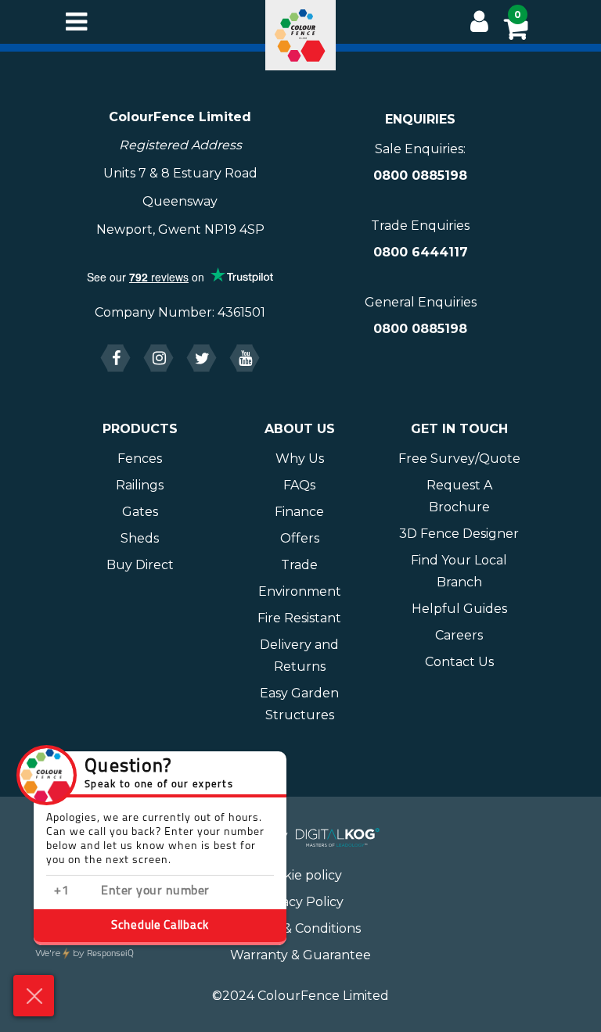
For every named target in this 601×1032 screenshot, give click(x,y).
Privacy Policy (300, 901)
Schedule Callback (160, 926)
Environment (299, 591)
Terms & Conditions (301, 928)
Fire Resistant (299, 618)
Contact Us (459, 661)
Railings (140, 485)
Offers (299, 538)
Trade (299, 564)
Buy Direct (140, 564)
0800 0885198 (420, 175)
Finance (299, 511)
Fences (139, 458)
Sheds (140, 538)
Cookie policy (301, 875)
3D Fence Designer (459, 533)
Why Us (299, 458)
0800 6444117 (420, 252)
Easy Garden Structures (299, 704)
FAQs (299, 485)
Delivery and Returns (299, 655)
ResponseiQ (84, 954)
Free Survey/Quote (459, 458)
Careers (459, 635)
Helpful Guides (459, 608)
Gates (140, 511)
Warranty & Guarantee (300, 955)
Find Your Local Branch (459, 571)
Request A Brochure (459, 496)
